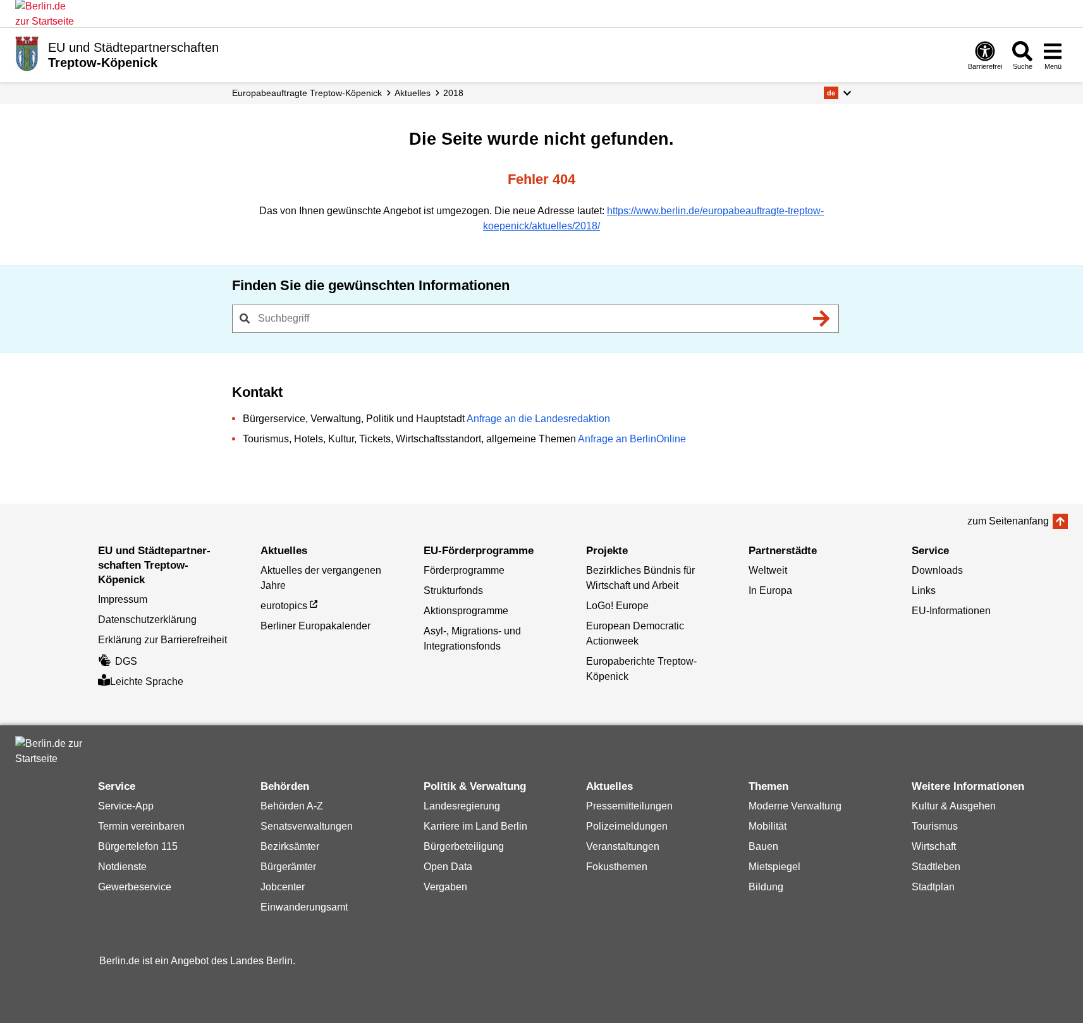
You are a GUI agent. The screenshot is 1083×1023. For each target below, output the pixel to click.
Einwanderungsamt (304, 907)
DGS (126, 661)
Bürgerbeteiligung (464, 846)
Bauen (763, 846)
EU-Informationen (951, 610)
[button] (837, 93)
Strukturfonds (453, 590)
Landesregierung (462, 806)
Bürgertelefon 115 (138, 846)
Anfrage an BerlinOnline (632, 438)
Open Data (448, 866)
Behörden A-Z (291, 806)
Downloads (937, 570)
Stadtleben (936, 866)
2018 (453, 93)
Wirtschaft (934, 846)
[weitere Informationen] (27, 53)
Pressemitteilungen (629, 806)
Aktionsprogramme (466, 610)
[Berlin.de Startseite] (53, 751)
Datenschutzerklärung (147, 619)
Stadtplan (933, 886)
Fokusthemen (616, 866)
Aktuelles (413, 93)
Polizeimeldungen (627, 826)
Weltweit (768, 570)
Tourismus (935, 826)
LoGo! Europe (617, 605)
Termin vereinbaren (141, 826)
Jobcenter (282, 886)
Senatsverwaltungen (306, 826)
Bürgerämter (288, 866)
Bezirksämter (289, 846)
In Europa (770, 590)
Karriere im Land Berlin (475, 826)
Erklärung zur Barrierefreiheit (162, 639)
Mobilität (767, 826)
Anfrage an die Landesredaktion (538, 418)
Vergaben (445, 886)
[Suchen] (822, 318)
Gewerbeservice (134, 886)
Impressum (122, 599)
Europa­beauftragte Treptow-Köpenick (307, 93)
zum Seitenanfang (1008, 521)
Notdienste (122, 866)
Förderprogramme (464, 570)
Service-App (126, 806)
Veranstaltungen (622, 846)
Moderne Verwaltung (795, 806)
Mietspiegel (774, 866)
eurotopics (283, 605)
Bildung (766, 886)
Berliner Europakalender (315, 625)
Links (924, 590)
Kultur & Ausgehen (954, 806)
